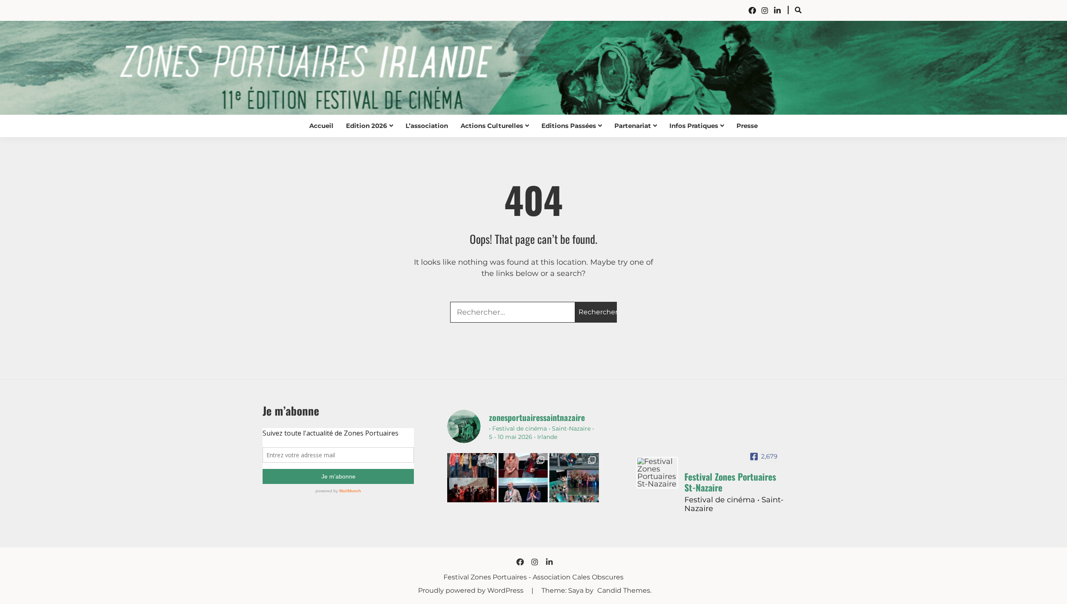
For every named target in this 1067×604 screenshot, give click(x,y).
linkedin (777, 10)
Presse (747, 126)
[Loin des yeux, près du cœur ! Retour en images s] (523, 477)
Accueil (321, 126)
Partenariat (632, 126)
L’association (427, 126)
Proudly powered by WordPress (471, 590)
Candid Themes (623, 590)
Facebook (752, 10)
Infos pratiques (693, 126)
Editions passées (568, 126)
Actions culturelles (492, 126)
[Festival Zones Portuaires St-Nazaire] (657, 473)
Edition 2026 (366, 126)
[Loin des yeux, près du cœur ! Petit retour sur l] (471, 477)
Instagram (765, 10)
